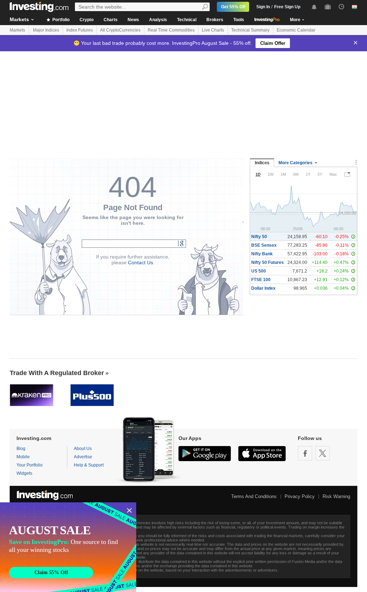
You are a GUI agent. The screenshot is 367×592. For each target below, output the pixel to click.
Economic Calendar (296, 30)
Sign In (263, 6)
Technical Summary (250, 30)
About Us (83, 448)
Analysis (158, 19)
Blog (20, 448)
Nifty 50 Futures (267, 262)
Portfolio (60, 19)
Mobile (23, 456)
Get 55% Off (233, 6)
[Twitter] (322, 453)
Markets (19, 19)
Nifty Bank (262, 253)
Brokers (214, 19)
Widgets (24, 473)
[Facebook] (305, 453)
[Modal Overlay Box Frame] (68, 547)
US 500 (258, 271)
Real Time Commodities (171, 30)
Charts (111, 19)
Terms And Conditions (254, 496)
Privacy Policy (300, 496)
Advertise (83, 456)
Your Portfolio (29, 465)
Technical (186, 19)
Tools (238, 19)
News (133, 19)
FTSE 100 (261, 279)
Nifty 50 (259, 236)
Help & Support (89, 465)
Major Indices (46, 30)
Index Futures (79, 30)
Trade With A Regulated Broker (57, 372)
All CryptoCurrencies (120, 30)
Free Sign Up (287, 6)
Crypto (87, 19)
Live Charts (213, 30)
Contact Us (140, 262)
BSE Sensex (264, 245)
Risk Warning (336, 496)
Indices (262, 162)
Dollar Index (263, 288)
